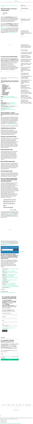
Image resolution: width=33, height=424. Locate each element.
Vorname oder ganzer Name (6, 313)
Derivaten (6, 123)
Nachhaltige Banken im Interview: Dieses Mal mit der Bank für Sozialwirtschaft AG (26, 46)
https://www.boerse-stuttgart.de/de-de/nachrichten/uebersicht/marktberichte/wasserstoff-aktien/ (9, 97)
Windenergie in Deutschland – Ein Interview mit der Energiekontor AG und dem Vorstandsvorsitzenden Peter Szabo (26, 69)
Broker (9, 287)
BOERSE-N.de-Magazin (5, 243)
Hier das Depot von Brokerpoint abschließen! (10, 285)
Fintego (8, 108)
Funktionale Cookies (4, 421)
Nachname (4, 316)
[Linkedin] (15, 408)
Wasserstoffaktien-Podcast (12, 32)
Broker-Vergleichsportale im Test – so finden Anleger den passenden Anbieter (26, 77)
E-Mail (2, 353)
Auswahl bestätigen (9, 423)
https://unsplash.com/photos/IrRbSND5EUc (8, 292)
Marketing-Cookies (4, 422)
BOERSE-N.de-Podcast (11, 244)
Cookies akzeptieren (3, 423)
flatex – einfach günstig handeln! (10, 274)
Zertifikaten (12, 123)
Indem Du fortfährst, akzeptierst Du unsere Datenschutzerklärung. (13, 251)
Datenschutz (19, 423)
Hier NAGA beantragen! (11, 102)
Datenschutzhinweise (8, 356)
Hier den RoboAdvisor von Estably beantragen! (10, 286)
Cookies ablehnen (14, 423)
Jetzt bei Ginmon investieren (10, 271)
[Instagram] (18, 408)
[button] (16, 2)
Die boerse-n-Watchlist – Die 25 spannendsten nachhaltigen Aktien (26, 64)
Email (3, 320)
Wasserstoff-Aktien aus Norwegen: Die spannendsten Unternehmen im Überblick (26, 56)
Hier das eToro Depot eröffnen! (10, 283)
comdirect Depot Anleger (11, 284)
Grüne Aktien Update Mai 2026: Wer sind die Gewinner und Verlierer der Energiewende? (26, 60)
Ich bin (3, 324)
